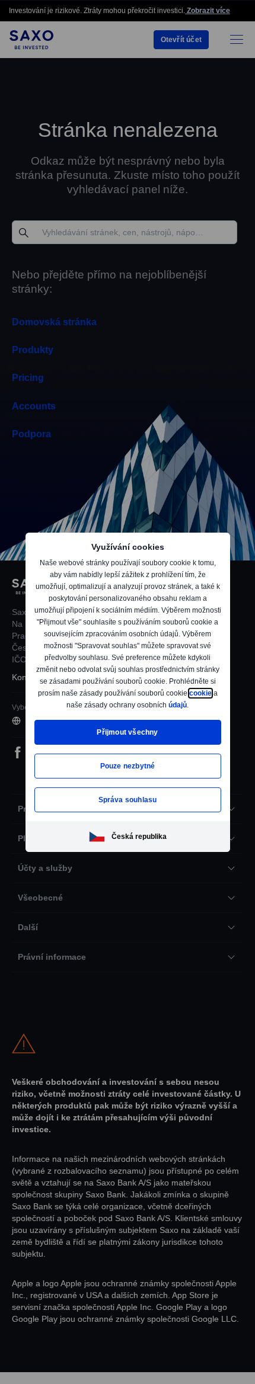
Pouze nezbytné (128, 771)
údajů (126, 710)
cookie (98, 698)
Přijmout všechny (127, 737)
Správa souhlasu (127, 805)
